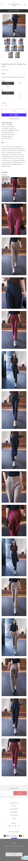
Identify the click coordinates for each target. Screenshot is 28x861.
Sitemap (14, 818)
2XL (8, 93)
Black (8, 83)
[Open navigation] (3, 4)
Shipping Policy (14, 809)
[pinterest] (15, 826)
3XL (20, 93)
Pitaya (7, 86)
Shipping (11, 77)
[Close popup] (26, 840)
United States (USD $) (13, 832)
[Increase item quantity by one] (6, 105)
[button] (4, 26)
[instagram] (12, 826)
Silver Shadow (5, 70)
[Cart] (24, 4)
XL (20, 99)
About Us (14, 806)
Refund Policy (14, 812)
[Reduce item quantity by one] (2, 105)
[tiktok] (18, 826)
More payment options (14, 118)
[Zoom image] (14, 26)
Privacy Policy (14, 815)
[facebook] (9, 826)
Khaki (20, 83)
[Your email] (7, 793)
